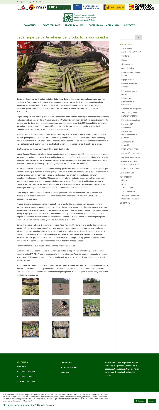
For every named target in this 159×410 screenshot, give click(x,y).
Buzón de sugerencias (130, 157)
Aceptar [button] (152, 401)
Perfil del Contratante (26, 382)
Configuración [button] (140, 401)
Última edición (129, 191)
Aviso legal (21, 366)
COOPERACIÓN (96, 25)
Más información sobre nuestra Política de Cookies (28, 405)
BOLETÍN (125, 184)
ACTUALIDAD (112, 25)
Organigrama (127, 64)
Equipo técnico (127, 80)
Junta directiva (127, 68)
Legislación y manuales (131, 153)
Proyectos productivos (130, 120)
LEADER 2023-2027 (51, 25)
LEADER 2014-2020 (74, 25)
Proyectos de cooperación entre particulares (129, 134)
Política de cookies (24, 376)
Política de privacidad (26, 371)
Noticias (124, 180)
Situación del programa (131, 109)
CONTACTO (129, 25)
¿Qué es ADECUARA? (131, 52)
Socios (124, 60)
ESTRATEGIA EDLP (130, 149)
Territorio (125, 56)
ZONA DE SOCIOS (69, 368)
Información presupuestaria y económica (128, 101)
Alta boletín (128, 187)
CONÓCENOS (30, 25)
